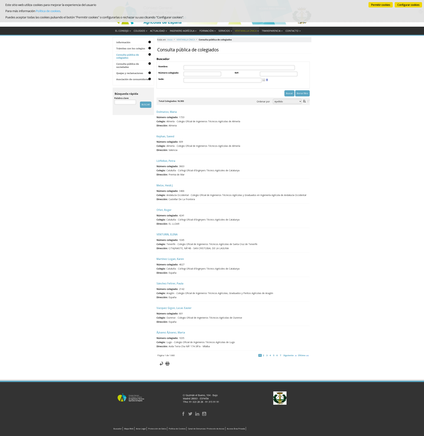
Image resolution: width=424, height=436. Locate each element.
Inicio (170, 39)
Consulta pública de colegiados (127, 56)
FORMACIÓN (206, 30)
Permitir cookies (380, 5)
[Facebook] (183, 414)
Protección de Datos (157, 428)
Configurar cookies (408, 5)
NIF (236, 72)
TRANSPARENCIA (271, 30)
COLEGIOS (139, 30)
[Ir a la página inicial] (150, 25)
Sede (160, 79)
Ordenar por (263, 101)
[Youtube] (204, 414)
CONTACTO (292, 30)
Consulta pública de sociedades (127, 65)
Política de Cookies (177, 428)
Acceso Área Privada (236, 428)
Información (123, 42)
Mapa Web (128, 428)
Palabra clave (121, 98)
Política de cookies (48, 11)
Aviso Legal (141, 428)
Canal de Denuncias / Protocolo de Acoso (206, 428)
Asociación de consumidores (132, 79)
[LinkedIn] (197, 414)
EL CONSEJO (122, 30)
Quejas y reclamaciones (129, 73)
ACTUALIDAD (157, 30)
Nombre (162, 66)
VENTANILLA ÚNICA (246, 30)
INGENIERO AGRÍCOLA (182, 30)
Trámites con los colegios (130, 48)
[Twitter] (190, 414)
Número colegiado (168, 72)
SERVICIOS (224, 30)
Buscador (117, 428)
